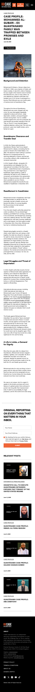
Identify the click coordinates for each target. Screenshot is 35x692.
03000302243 (13, 652)
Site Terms (25, 439)
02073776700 (12, 654)
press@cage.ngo (19, 658)
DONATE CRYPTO (9, 672)
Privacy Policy (23, 441)
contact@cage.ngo (18, 656)
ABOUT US (7, 668)
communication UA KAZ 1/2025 (17, 301)
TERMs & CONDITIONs (11, 665)
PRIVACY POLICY (9, 662)
